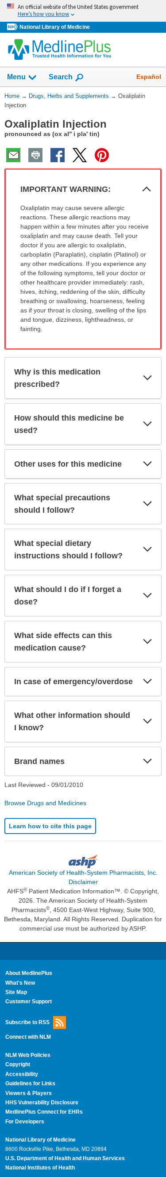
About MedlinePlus (28, 973)
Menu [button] (16, 77)
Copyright (17, 1064)
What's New (20, 983)
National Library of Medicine (54, 27)
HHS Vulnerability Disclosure (41, 1102)
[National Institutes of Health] (13, 27)
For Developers (24, 1122)
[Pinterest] (102, 155)
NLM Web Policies (27, 1055)
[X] (80, 155)
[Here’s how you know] (83, 11)
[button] (146, 189)
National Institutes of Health (40, 1168)
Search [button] (61, 77)
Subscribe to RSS (27, 1022)
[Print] (35, 155)
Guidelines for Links (30, 1083)
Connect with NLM (28, 1037)
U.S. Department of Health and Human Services (65, 1158)
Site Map (16, 992)
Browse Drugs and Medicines (45, 803)
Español (148, 76)
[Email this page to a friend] (13, 155)
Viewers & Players (28, 1093)
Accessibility (21, 1074)
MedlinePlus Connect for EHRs (44, 1112)
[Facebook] (57, 155)
